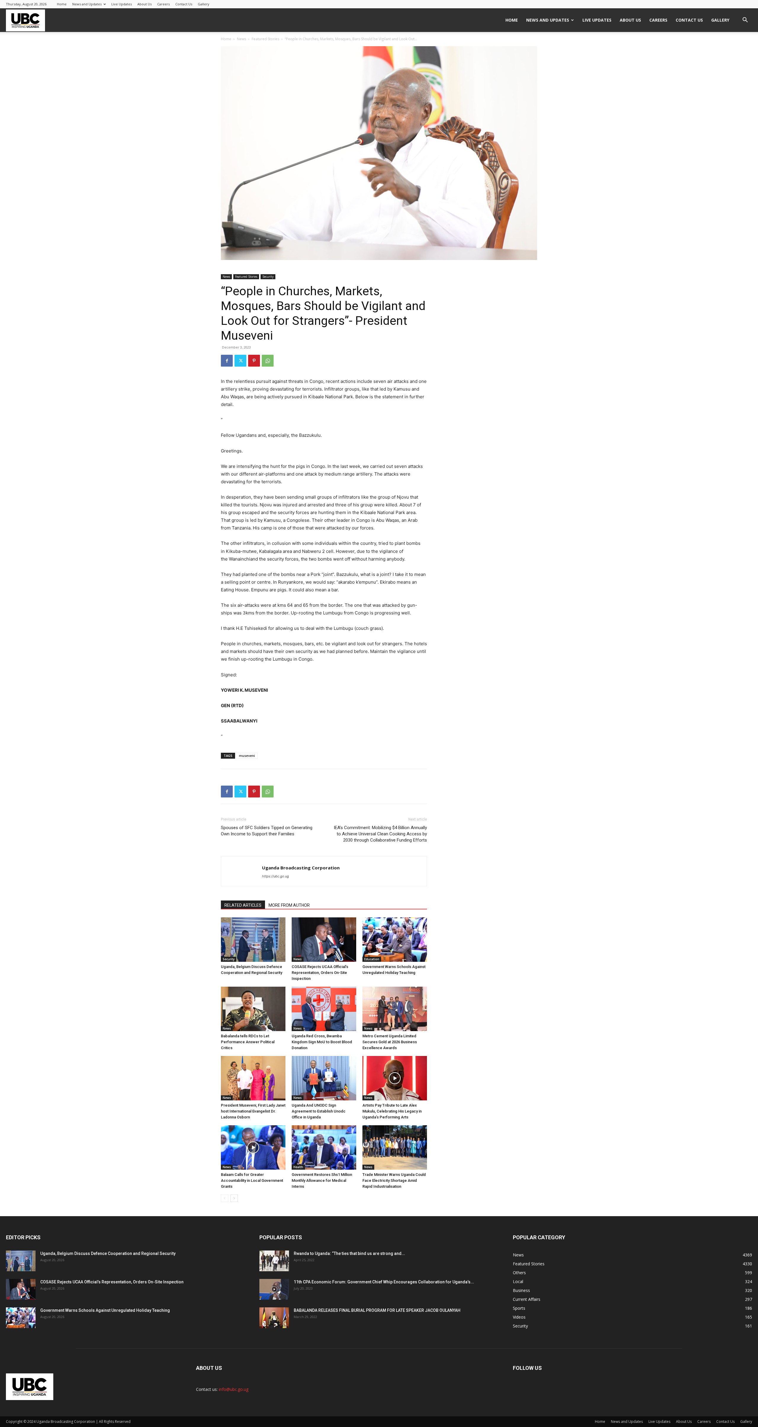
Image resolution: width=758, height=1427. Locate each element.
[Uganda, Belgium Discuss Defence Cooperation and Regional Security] (253, 939)
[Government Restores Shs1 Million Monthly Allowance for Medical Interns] (324, 1147)
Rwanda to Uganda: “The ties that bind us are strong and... (349, 1253)
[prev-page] (224, 1198)
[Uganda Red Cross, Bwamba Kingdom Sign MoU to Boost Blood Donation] (324, 1009)
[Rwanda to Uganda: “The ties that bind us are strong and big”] (274, 1261)
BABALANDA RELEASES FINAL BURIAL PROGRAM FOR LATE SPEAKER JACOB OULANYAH (377, 1310)
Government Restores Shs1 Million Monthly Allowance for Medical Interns (322, 1180)
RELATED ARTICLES (242, 905)
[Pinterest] (254, 361)
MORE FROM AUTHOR (289, 905)
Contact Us (183, 4)
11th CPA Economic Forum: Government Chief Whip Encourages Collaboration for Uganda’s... (384, 1282)
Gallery (203, 4)
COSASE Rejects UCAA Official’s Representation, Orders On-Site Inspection (320, 972)
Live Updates (121, 4)
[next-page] (234, 1198)
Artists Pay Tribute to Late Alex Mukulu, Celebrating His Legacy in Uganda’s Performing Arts (392, 1111)
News (241, 38)
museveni (247, 755)
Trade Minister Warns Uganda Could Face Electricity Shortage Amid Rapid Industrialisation (394, 1180)
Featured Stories (265, 38)
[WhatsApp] (268, 361)
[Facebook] (227, 361)
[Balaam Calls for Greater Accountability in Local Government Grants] (253, 1147)
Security (268, 277)
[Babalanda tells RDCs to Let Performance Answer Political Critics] (253, 1009)
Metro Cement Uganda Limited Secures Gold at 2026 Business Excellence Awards (389, 1042)
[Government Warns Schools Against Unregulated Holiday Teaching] (394, 939)
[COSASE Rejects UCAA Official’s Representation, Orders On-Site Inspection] (324, 939)
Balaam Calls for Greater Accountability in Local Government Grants (252, 1180)
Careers (163, 4)
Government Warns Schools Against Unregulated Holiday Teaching (105, 1310)
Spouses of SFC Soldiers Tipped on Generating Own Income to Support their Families (266, 831)
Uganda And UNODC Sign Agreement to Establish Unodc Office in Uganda (319, 1111)
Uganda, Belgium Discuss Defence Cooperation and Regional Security (108, 1253)
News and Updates (87, 4)
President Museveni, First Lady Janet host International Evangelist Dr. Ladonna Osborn (253, 1111)
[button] (745, 20)
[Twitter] (240, 361)
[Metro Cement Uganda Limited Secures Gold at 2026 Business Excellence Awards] (394, 1009)
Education (371, 959)
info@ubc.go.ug (233, 1389)
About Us (144, 4)
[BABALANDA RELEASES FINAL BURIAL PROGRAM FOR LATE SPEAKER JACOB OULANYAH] (274, 1317)
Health (298, 1167)
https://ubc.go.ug (275, 876)
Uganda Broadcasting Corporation (301, 868)
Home (62, 4)
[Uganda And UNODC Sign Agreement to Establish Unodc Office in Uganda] (324, 1078)
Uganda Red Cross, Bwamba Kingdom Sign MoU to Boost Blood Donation (322, 1042)
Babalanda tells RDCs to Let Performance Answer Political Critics (247, 1042)
